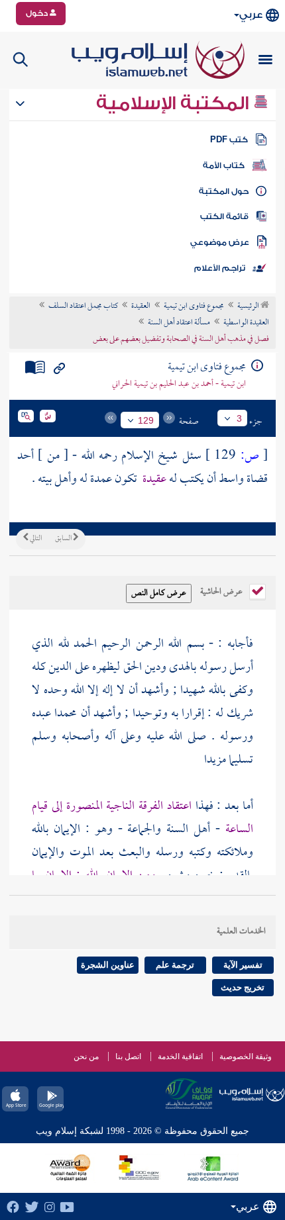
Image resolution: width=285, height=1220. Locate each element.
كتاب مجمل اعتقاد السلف (83, 306)
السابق (64, 539)
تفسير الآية (242, 965)
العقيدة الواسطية (246, 323)
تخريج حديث (242, 987)
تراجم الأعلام (219, 268)
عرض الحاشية (222, 590)
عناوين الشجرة (108, 965)
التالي (35, 539)
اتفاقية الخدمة (180, 1056)
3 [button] (239, 418)
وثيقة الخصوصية (245, 1056)
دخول (38, 13)
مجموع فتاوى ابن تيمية (194, 306)
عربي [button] (250, 15)
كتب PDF (229, 139)
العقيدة (140, 306)
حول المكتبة (224, 191)
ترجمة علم (175, 965)
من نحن (86, 1056)
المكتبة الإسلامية (174, 103)
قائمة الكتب (224, 216)
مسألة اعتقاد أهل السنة (179, 323)
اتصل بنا (128, 1056)
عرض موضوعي (219, 242)
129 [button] (146, 420)
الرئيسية (248, 306)
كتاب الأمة (224, 165)
